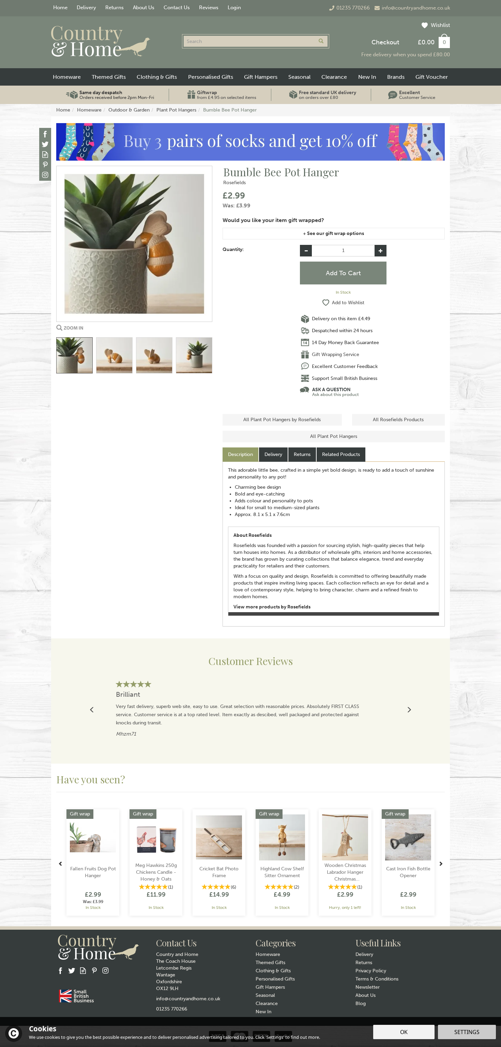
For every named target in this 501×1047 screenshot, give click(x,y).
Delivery (273, 454)
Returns (302, 454)
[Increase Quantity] (380, 250)
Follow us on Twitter (45, 144)
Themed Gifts (270, 962)
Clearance (267, 1003)
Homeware (268, 954)
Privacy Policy (370, 971)
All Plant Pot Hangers (333, 436)
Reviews (208, 7)
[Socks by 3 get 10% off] (250, 142)
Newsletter (367, 987)
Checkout (385, 42)
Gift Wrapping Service (335, 354)
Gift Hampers (270, 987)
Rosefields (234, 183)
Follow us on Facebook (45, 134)
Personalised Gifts (275, 979)
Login (234, 7)
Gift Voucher (431, 77)
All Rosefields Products (398, 420)
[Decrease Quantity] (306, 250)
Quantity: (233, 249)
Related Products (341, 454)
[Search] (321, 41)
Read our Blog (45, 154)
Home (60, 7)
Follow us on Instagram (45, 175)
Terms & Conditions (376, 979)
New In (263, 1012)
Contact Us (177, 7)
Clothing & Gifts (273, 971)
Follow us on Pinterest (45, 164)
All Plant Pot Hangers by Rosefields (282, 420)
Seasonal (265, 995)
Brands (396, 77)
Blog (360, 1003)
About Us (365, 995)
